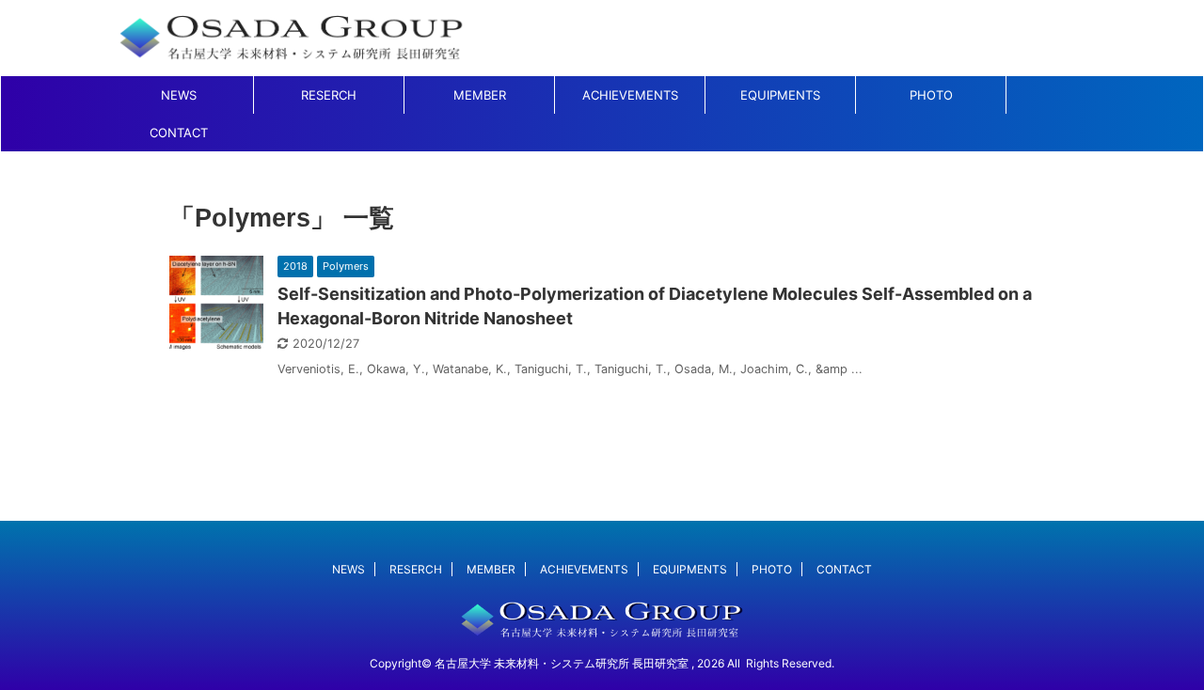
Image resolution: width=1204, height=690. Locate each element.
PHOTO (931, 94)
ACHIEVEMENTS (630, 94)
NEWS (179, 94)
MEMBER (479, 94)
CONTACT (179, 132)
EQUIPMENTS (780, 94)
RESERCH (328, 94)
